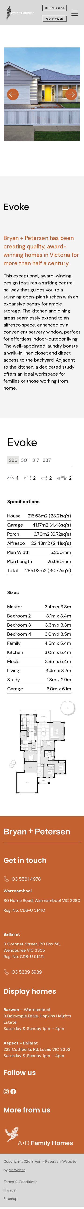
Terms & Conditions (20, 1181)
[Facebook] (13, 1091)
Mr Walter (17, 1169)
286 (13, 460)
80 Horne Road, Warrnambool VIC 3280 (42, 900)
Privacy (10, 1190)
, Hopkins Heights (38, 1016)
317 (35, 460)
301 (24, 460)
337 (47, 460)
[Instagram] (6, 1091)
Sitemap (11, 1198)
